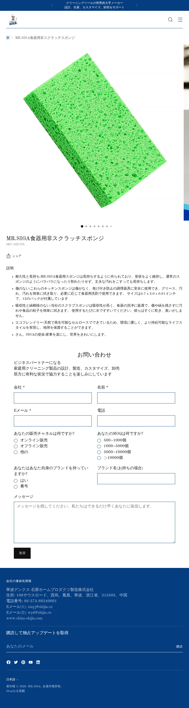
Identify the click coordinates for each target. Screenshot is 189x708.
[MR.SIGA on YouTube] (31, 663)
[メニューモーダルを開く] (180, 19)
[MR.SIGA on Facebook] (9, 663)
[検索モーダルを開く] (170, 19)
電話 (101, 411)
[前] (52, 5)
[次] (137, 5)
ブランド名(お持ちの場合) (120, 468)
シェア (17, 256)
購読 (179, 646)
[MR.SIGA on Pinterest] (24, 663)
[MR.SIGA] (13, 19)
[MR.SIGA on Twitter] (16, 663)
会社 (19, 387)
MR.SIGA (34, 686)
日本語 (10, 679)
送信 (22, 553)
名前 (102, 387)
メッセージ (23, 497)
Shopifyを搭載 (15, 691)
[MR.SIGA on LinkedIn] (38, 663)
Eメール (22, 411)
